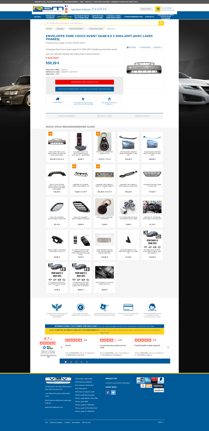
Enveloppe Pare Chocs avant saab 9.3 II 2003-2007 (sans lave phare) (57, 153)
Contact (67, 422)
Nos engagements (71, 2)
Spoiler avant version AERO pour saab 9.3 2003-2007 (152, 153)
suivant (142, 116)
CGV (46, 422)
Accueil (37, 17)
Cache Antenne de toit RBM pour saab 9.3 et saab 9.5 (128, 251)
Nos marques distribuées (84, 385)
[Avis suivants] (168, 347)
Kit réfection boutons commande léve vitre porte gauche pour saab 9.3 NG (81, 252)
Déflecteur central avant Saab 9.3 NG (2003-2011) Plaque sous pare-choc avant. (56, 187)
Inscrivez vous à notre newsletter (117, 383)
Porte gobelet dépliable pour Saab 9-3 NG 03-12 (57, 250)
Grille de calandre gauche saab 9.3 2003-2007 (57, 217)
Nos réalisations (81, 388)
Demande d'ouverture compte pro (124, 2)
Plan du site (86, 422)
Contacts (88, 2)
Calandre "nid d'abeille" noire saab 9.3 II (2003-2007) (128, 185)
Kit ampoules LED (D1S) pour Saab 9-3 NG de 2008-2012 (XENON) (152, 251)
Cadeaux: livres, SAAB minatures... (113, 17)
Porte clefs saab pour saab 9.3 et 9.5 (104, 152)
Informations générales (84, 379)
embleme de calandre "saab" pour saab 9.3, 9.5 (80, 185)
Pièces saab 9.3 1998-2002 (84, 405)
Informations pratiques (83, 382)
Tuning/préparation (133, 17)
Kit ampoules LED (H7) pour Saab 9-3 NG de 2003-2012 (57, 284)
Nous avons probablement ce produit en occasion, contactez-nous (84, 89)
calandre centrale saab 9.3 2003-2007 (152, 185)
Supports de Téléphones (97, 17)
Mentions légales (56, 422)
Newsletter (76, 422)
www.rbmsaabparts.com (54, 407)
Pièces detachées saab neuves (64, 16)
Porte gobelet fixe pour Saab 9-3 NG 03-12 (105, 283)
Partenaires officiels (55, 2)
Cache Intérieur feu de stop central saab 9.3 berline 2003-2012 (104, 251)
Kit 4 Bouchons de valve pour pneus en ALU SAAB (128, 217)
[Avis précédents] (61, 347)
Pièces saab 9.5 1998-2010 (84, 411)
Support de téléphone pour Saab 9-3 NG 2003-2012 (152, 217)
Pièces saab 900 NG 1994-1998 (86, 398)
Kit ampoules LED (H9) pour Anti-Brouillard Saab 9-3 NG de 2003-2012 (80, 284)
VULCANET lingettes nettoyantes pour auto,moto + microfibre (81, 153)
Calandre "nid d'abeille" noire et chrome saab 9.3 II (105, 186)
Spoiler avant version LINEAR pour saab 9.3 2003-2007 (128, 153)
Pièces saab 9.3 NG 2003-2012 (86, 408)
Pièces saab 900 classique (84, 395)
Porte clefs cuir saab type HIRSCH (104, 217)
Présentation (40, 2)
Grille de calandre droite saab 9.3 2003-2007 (81, 217)
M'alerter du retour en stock (84, 82)
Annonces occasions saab (84, 392)
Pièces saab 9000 (81, 401)
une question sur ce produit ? (109, 103)
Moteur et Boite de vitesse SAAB (81, 17)
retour (104, 116)
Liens (82, 2)
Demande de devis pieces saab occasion (166, 16)
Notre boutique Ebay (102, 2)
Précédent (67, 116)
